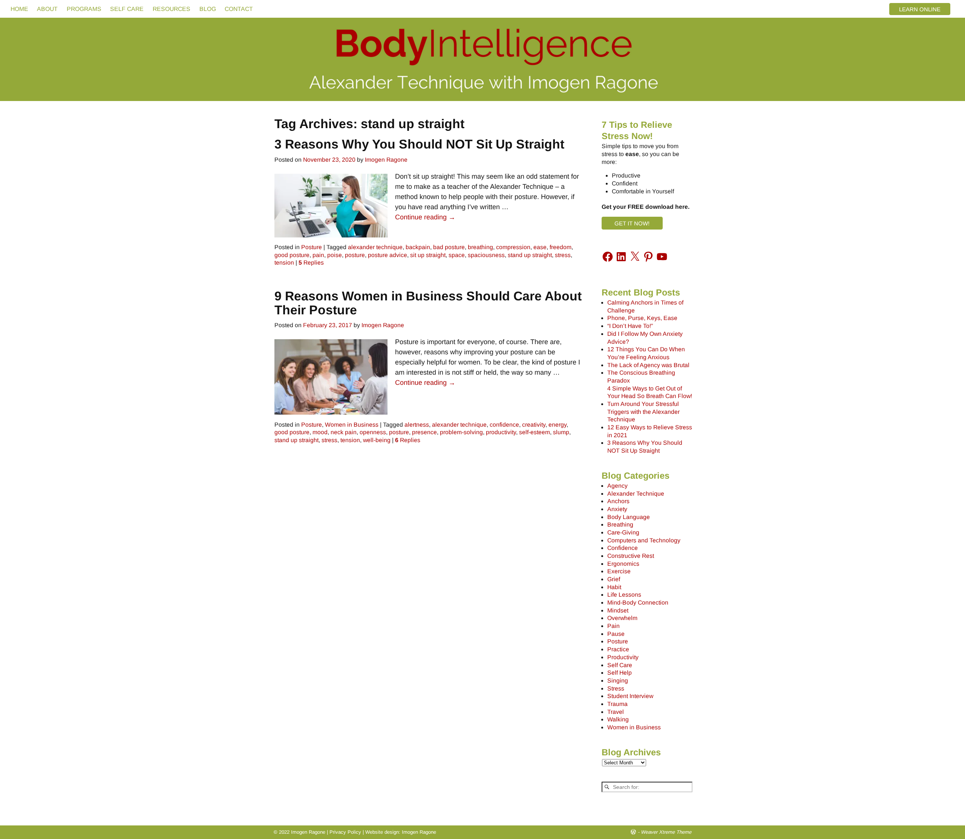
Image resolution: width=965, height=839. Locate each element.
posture (355, 255)
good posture (291, 255)
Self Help (619, 672)
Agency (617, 485)
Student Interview (630, 696)
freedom (560, 247)
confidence (504, 424)
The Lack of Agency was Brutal (648, 365)
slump (561, 432)
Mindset (617, 610)
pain (318, 255)
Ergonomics (623, 563)
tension (284, 262)
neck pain (344, 432)
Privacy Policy (345, 832)
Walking (618, 719)
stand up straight (530, 255)
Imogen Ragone (419, 832)
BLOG (207, 9)
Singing (617, 680)
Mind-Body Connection (637, 602)
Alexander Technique (635, 493)
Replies (311, 262)
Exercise (619, 571)
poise (334, 255)
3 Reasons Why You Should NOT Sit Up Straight (419, 144)
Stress (615, 688)
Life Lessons (624, 594)
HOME (19, 9)
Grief (613, 579)
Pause (616, 634)
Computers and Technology (643, 540)
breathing (480, 247)
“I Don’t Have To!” (630, 326)
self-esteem (534, 432)
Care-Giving (623, 532)
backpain (418, 247)
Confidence (622, 548)
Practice (618, 649)
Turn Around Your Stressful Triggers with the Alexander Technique (643, 412)
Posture (311, 247)
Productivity (623, 657)
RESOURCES (171, 9)
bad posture (449, 247)
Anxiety (617, 509)
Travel (615, 712)
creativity (533, 424)
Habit (614, 587)
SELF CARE (127, 9)
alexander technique (375, 247)
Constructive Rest (630, 556)
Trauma (617, 704)
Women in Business (351, 424)
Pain (613, 626)
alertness (416, 424)
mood (320, 432)
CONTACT (239, 9)
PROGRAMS (84, 9)
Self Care (619, 665)
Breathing (620, 524)
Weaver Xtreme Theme (666, 832)
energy (557, 424)
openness (373, 432)
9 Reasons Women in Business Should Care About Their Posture (428, 303)
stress (563, 255)
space (457, 255)
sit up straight (428, 255)
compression (513, 247)
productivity (501, 432)
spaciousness (486, 255)
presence (424, 432)
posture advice (387, 255)
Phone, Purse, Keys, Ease (642, 318)
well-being (377, 440)
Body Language (628, 517)
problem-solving (461, 432)
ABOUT (47, 9)
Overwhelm (622, 618)
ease (540, 247)
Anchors (618, 501)
